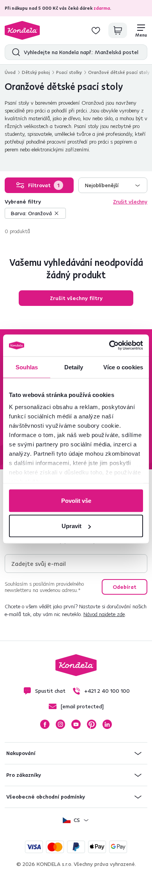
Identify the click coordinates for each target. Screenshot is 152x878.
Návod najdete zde (104, 614)
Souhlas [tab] (27, 366)
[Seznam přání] (96, 30)
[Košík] (117, 30)
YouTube (76, 724)
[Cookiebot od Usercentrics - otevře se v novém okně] (109, 346)
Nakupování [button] (20, 753)
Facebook (44, 724)
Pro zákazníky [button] (23, 774)
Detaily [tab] (73, 366)
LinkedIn (107, 724)
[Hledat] (14, 52)
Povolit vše (76, 500)
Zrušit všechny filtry (76, 298)
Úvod (10, 72)
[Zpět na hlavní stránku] (22, 30)
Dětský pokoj (36, 72)
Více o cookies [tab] (123, 366)
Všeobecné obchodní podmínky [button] (45, 796)
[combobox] (112, 185)
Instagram (60, 724)
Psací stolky (69, 72)
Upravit (71, 526)
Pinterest (91, 724)
